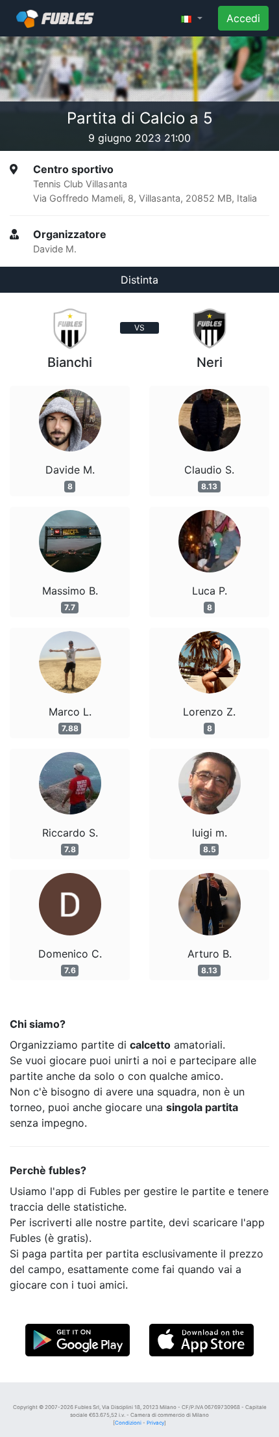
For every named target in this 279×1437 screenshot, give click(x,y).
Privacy (155, 1422)
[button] (192, 18)
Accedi (243, 18)
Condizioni (128, 1422)
